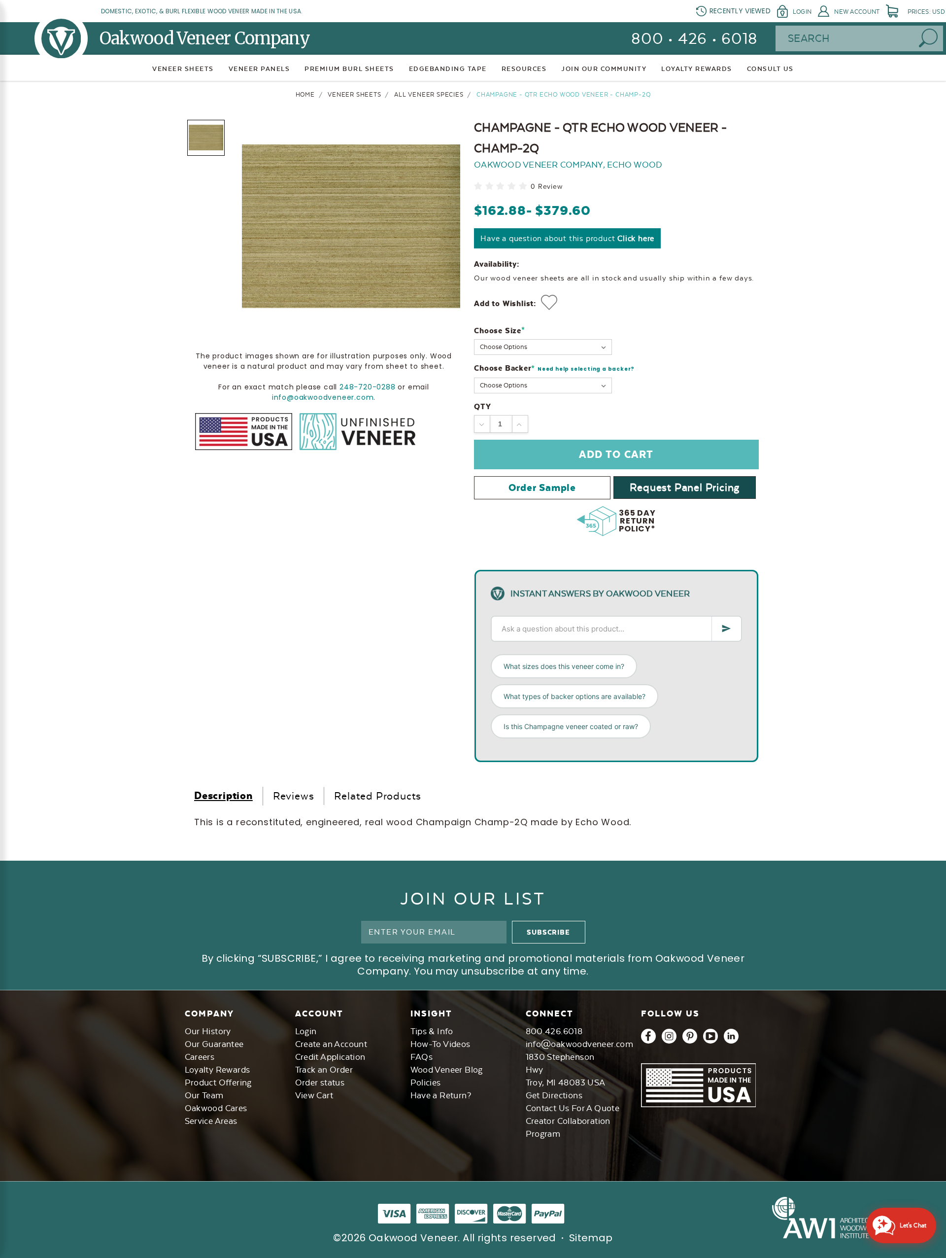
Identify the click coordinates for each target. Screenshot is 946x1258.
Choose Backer (554, 368)
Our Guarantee (214, 1044)
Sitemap (591, 1238)
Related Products (377, 796)
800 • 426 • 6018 (694, 39)
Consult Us (770, 68)
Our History (208, 1031)
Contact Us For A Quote (573, 1108)
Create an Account (331, 1044)
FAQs (421, 1057)
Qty (482, 406)
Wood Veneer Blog (446, 1070)
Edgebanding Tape (448, 68)
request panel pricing (685, 487)
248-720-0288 (367, 386)
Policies (425, 1082)
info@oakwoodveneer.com (323, 397)
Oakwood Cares (216, 1108)
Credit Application (330, 1057)
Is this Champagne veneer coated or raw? (571, 726)
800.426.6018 (554, 1031)
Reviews (293, 796)
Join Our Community (603, 68)
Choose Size (499, 330)
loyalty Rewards (696, 68)
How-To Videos (440, 1044)
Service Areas (211, 1121)
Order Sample (542, 487)
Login (802, 11)
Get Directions (554, 1095)
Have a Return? (441, 1095)
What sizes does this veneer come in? (564, 666)
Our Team (204, 1095)
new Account (856, 11)
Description (223, 795)
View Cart (314, 1095)
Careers (200, 1057)
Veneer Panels (259, 68)
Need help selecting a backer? (586, 369)
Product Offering (218, 1082)
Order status (320, 1082)
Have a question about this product (567, 238)
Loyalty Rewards (217, 1070)
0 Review (546, 186)
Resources (524, 68)
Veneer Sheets (183, 68)
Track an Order (324, 1070)
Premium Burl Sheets (349, 68)
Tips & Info (431, 1031)
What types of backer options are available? (574, 696)
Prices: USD (926, 11)
